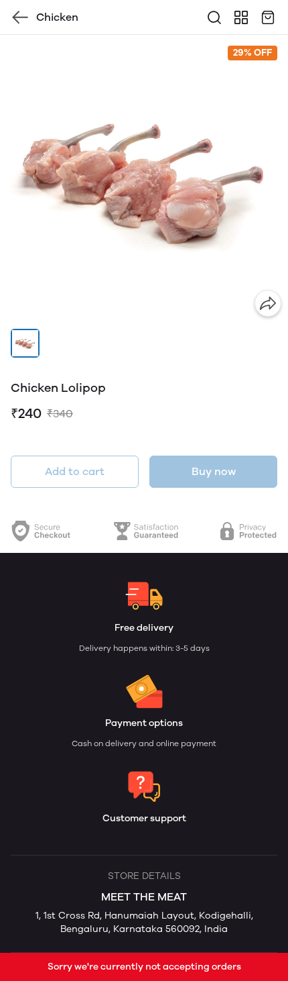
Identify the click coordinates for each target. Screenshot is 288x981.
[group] (144, 179)
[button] (25, 343)
